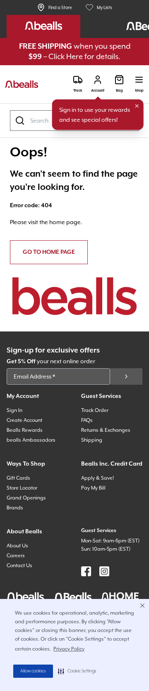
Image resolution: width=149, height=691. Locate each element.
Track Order (94, 410)
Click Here (65, 56)
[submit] (126, 376)
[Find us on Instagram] (104, 571)
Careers (16, 555)
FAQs (87, 420)
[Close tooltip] (137, 106)
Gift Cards (18, 478)
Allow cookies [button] (33, 671)
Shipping (91, 440)
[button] (77, 671)
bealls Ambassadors (31, 440)
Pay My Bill (93, 488)
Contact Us (19, 565)
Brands (15, 508)
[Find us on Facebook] (86, 571)
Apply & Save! (97, 478)
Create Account (24, 420)
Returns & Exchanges (105, 430)
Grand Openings (26, 498)
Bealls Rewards (25, 430)
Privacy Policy (68, 649)
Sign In (14, 410)
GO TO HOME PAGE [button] (49, 252)
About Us (17, 546)
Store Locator (22, 488)
